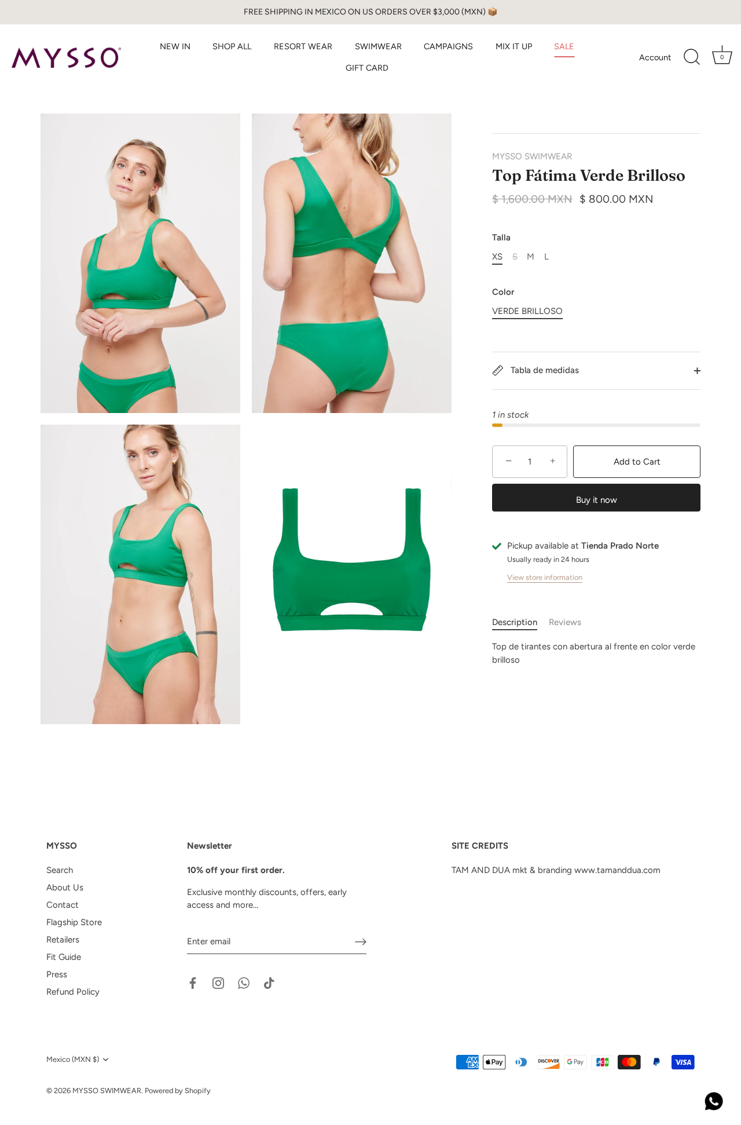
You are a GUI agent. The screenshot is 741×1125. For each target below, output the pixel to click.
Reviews (565, 622)
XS (497, 256)
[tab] (520, 622)
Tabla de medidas (543, 370)
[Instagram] (218, 982)
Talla (501, 237)
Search (59, 870)
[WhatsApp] (244, 982)
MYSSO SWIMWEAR (532, 156)
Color (503, 292)
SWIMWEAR (378, 46)
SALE (564, 46)
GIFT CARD (367, 68)
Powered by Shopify (178, 1090)
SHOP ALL (231, 46)
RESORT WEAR (303, 46)
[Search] (692, 57)
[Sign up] (360, 941)
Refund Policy (73, 992)
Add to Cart (637, 461)
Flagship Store (74, 922)
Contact (62, 905)
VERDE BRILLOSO (527, 311)
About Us (64, 887)
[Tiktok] (269, 982)
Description (514, 622)
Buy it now (596, 500)
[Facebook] (193, 982)
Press (56, 974)
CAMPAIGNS (448, 46)
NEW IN (175, 46)
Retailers (62, 939)
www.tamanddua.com (617, 870)
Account (655, 57)
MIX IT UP (514, 46)
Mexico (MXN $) (72, 1059)
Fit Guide (63, 957)
